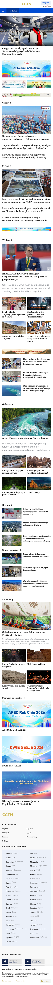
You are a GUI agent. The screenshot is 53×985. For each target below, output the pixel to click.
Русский (5, 837)
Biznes (6, 505)
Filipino (12, 895)
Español (29, 828)
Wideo (6, 240)
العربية (28, 832)
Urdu (34, 933)
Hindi (10, 920)
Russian (36, 895)
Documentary (31, 837)
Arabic (11, 857)
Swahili (36, 912)
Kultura (6, 599)
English (5, 828)
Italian (11, 933)
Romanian (37, 891)
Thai (33, 920)
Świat (5, 165)
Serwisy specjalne (12, 697)
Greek (12, 908)
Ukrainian (38, 929)
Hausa (11, 912)
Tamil (34, 916)
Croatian (12, 878)
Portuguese (38, 882)
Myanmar (38, 866)
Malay (38, 857)
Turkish (36, 924)
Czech (11, 882)
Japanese (12, 937)
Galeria (6, 404)
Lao (33, 853)
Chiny (5, 102)
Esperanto (13, 891)
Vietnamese (38, 937)
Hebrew (11, 916)
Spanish (36, 908)
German (12, 903)
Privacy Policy (7, 981)
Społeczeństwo (10, 550)
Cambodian (12, 874)
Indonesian (16, 929)
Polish (35, 878)
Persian (36, 874)
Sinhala (35, 903)
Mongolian (37, 861)
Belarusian (14, 861)
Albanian (12, 853)
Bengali (10, 866)
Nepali (34, 870)
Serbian (36, 899)
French (12, 899)
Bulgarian (13, 870)
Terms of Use (20, 981)
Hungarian (13, 924)
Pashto (35, 887)
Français (5, 832)
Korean (11, 941)
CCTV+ (5, 841)
